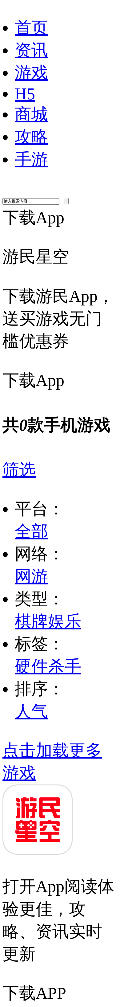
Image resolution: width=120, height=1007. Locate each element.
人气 (31, 711)
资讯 (31, 50)
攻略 (31, 137)
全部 (31, 531)
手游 (31, 159)
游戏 (31, 72)
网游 (31, 576)
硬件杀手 (48, 666)
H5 (25, 93)
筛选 (19, 470)
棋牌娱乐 (48, 621)
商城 (31, 114)
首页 (31, 27)
